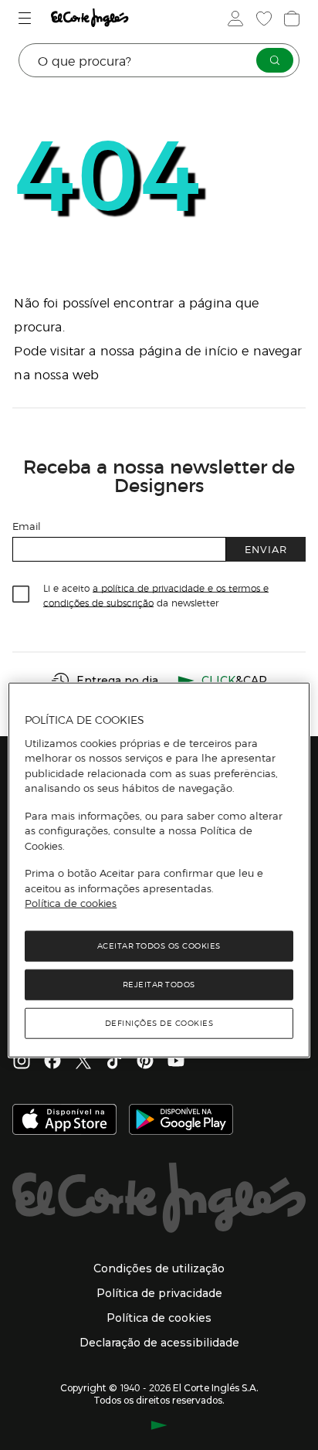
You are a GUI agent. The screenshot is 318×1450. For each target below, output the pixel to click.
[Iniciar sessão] (234, 18)
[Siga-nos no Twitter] (83, 1062)
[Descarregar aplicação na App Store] (64, 1121)
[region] (159, 870)
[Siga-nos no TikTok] (114, 1062)
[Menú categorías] (27, 18)
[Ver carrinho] (290, 18)
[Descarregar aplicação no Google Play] (181, 1121)
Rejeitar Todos (159, 984)
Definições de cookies (159, 1022)
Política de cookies (71, 903)
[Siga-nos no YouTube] (176, 1062)
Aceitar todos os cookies (159, 945)
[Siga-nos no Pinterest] (145, 1062)
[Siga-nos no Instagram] (21, 1062)
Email (26, 525)
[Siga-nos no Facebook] (52, 1062)
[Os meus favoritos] (262, 18)
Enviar (266, 549)
